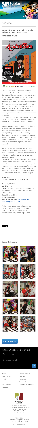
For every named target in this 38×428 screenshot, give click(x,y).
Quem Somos (6, 376)
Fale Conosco (6, 384)
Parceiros (22, 379)
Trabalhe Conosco (25, 382)
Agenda (4, 382)
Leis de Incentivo (25, 373)
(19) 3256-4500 (23, 199)
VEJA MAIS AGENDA (9, 341)
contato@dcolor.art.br (11, 202)
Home (4, 373)
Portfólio (4, 379)
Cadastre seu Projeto (26, 384)
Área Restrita (6, 387)
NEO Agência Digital (19, 424)
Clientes (22, 376)
